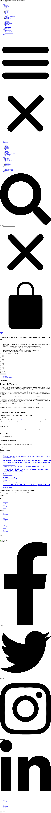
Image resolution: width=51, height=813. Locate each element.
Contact (4, 34)
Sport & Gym (8, 18)
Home (4, 4)
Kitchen (7, 25)
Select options (12, 465)
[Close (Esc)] (4, 811)
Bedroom (7, 21)
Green (3, 369)
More (4, 29)
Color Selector (10, 353)
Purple (3, 364)
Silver (3, 368)
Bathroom (7, 22)
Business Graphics (9, 31)
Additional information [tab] (7, 377)
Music (6, 12)
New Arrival (5, 502)
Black (3, 355)
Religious (7, 15)
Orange (3, 371)
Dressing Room (8, 23)
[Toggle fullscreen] (1, 811)
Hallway (7, 24)
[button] (25, 88)
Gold (3, 367)
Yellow (3, 361)
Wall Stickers (5, 5)
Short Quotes (8, 17)
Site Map (4, 503)
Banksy (6, 8)
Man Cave (7, 28)
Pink (3, 365)
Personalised (8, 30)
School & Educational (10, 16)
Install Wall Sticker (9, 33)
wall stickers (47, 390)
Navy (3, 360)
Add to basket (3, 373)
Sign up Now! (3, 494)
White (3, 356)
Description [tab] (5, 376)
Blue (3, 359)
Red (2, 357)
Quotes (6, 13)
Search (1, 225)
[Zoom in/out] (0, 811)
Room (4, 19)
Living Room (8, 27)
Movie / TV (7, 11)
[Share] (3, 811)
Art (6, 7)
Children (7, 10)
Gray (3, 363)
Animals (7, 6)
